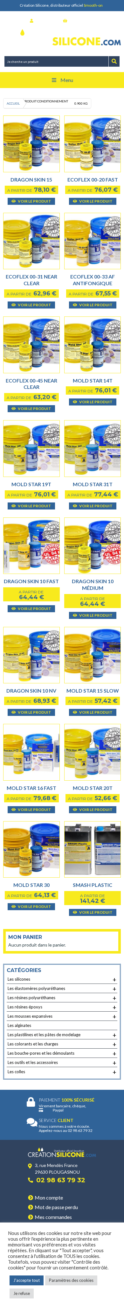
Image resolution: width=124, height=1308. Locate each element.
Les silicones (62, 979)
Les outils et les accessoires (62, 1062)
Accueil (13, 103)
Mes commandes (53, 1217)
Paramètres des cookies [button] (71, 1280)
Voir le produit (34, 201)
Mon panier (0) (81, 20)
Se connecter (46, 20)
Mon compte (49, 1197)
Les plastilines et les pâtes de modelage (62, 1035)
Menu (66, 80)
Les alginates (19, 1025)
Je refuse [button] (21, 1293)
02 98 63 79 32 (60, 1180)
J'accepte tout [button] (26, 1280)
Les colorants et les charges (62, 1044)
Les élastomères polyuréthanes (62, 988)
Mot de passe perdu (56, 1207)
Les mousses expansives (62, 1016)
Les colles (62, 1072)
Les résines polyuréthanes (62, 998)
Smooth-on (93, 5)
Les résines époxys (62, 1007)
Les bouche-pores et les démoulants (62, 1053)
